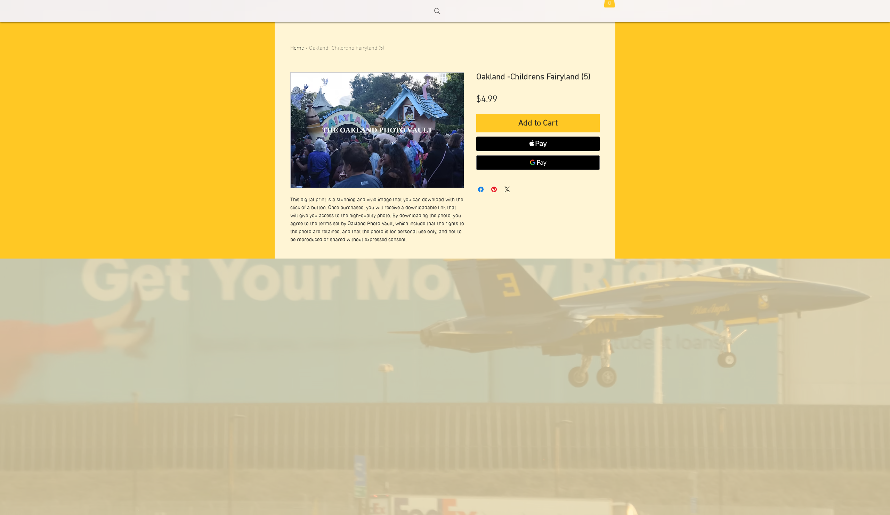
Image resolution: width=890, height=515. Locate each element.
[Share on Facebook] (481, 189)
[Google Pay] (538, 162)
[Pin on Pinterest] (494, 189)
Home (297, 47)
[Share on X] (507, 189)
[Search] (437, 11)
